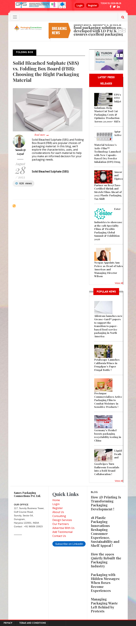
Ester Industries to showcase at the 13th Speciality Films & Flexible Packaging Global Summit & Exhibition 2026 (108, 224)
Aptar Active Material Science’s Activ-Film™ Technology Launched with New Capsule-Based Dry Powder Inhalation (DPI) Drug (108, 146)
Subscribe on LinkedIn (69, 543)
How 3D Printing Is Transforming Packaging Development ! (106, 503)
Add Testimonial (62, 532)
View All (119, 283)
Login (79, 5)
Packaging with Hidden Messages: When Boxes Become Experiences (105, 582)
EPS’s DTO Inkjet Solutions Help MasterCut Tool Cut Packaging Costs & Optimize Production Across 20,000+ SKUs (107, 108)
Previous (60, 7)
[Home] (28, 27)
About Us (58, 512)
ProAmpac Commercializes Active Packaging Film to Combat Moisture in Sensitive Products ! (108, 400)
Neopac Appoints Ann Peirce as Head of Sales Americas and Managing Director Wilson (108, 269)
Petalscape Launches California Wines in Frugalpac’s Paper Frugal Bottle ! (107, 364)
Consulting (59, 516)
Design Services (62, 520)
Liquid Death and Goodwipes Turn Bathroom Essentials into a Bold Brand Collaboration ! (108, 462)
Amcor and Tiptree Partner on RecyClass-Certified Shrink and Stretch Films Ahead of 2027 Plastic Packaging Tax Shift (108, 185)
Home (56, 500)
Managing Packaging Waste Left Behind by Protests (104, 605)
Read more (41, 134)
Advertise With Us (63, 528)
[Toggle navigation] (15, 17)
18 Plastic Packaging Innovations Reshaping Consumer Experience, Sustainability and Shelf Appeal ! (105, 531)
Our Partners (60, 524)
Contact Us (59, 536)
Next (64, 7)
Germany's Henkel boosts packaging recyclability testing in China (107, 435)
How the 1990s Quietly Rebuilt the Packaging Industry (106, 560)
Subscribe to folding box (14, 206)
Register (92, 5)
